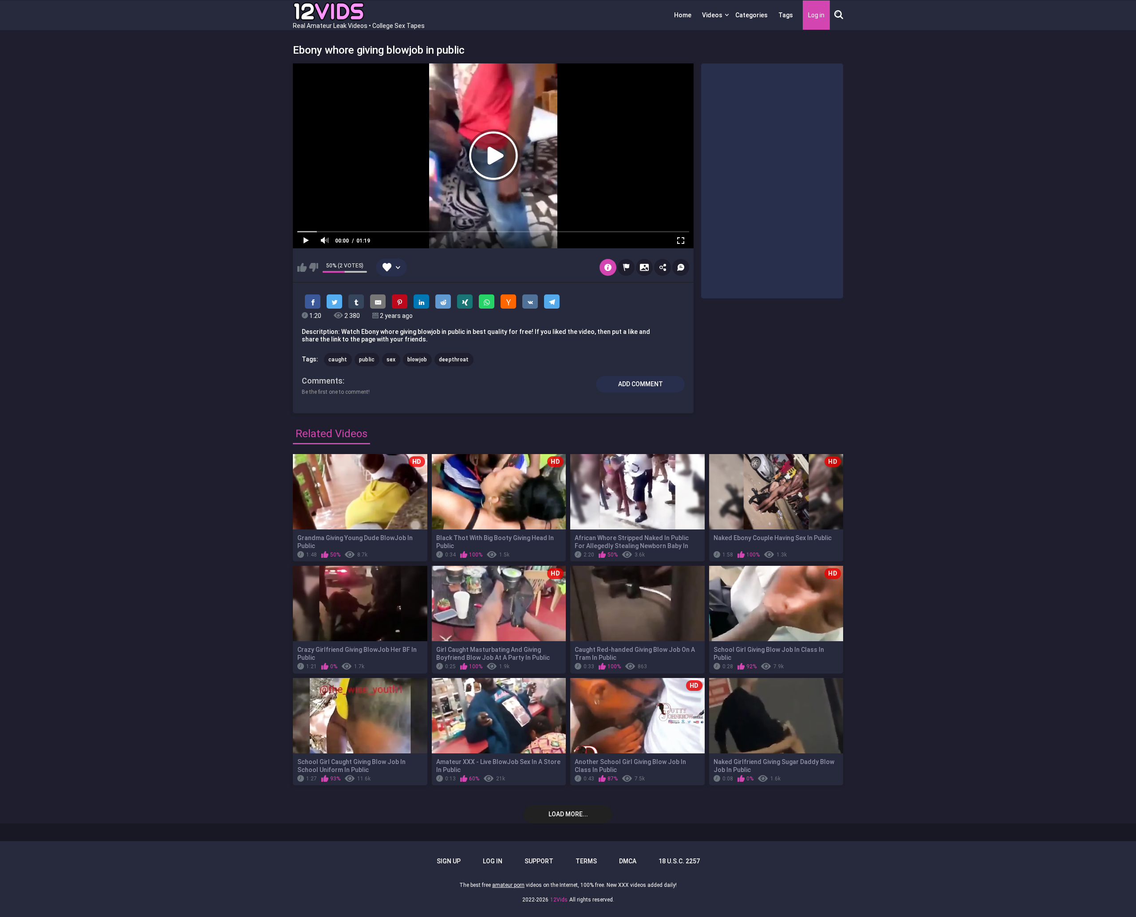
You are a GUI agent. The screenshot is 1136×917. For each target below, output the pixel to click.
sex (391, 360)
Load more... (568, 814)
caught (337, 360)
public (367, 360)
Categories (751, 15)
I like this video (302, 267)
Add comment (640, 384)
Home (682, 15)
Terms (586, 861)
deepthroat (454, 360)
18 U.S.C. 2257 (679, 861)
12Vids (559, 900)
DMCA (627, 861)
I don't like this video (313, 267)
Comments (322, 380)
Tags (785, 15)
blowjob (417, 360)
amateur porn (508, 885)
